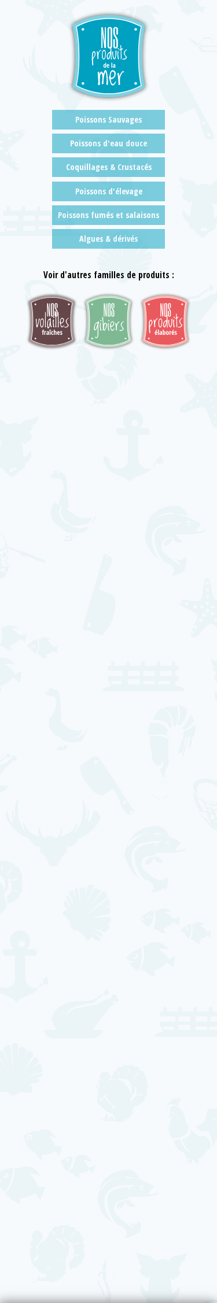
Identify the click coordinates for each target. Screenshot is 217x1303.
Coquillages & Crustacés (109, 166)
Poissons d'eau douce (108, 143)
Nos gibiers (108, 321)
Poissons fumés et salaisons (108, 214)
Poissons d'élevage (108, 191)
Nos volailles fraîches (51, 321)
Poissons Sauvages (108, 119)
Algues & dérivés (108, 238)
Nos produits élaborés (165, 321)
